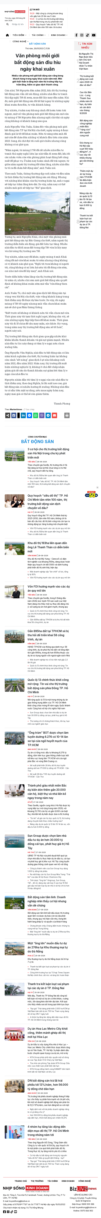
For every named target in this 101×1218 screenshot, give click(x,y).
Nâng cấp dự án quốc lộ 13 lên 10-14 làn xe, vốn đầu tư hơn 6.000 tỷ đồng (49, 825)
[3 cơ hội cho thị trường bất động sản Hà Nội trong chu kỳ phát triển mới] (14, 454)
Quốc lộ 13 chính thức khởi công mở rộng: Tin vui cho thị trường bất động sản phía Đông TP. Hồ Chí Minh (48, 613)
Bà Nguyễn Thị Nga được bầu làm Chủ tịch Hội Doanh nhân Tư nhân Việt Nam (86, 61)
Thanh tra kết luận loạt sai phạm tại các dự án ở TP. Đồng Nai (49, 968)
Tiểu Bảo (32, 462)
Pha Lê (31, 956)
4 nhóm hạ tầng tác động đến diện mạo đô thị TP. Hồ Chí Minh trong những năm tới (48, 1018)
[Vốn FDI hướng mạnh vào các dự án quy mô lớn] (14, 591)
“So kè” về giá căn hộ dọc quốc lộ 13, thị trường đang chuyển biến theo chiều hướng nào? (49, 819)
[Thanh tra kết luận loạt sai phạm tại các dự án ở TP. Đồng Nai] (14, 989)
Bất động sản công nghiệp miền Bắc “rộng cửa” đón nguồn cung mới (86, 128)
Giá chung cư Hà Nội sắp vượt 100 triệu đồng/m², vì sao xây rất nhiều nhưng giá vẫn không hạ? (86, 153)
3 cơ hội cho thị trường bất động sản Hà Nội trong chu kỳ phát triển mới (48, 453)
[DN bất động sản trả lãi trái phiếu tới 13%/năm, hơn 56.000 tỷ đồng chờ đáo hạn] (14, 1086)
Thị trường (37, 1181)
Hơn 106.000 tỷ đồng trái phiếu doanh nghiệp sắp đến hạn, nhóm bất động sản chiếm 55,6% (48, 1116)
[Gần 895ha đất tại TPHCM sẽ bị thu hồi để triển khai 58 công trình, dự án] (14, 636)
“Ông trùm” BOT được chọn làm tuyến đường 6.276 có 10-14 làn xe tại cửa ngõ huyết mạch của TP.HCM (48, 739)
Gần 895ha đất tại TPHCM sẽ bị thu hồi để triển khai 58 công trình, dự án (49, 621)
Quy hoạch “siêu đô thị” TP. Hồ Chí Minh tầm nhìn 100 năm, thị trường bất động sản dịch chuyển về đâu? (46, 27)
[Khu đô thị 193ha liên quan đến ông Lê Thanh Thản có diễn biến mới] (14, 548)
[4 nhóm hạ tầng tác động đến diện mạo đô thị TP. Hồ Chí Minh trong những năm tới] (14, 1132)
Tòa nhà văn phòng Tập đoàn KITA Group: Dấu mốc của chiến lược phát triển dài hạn (49, 1064)
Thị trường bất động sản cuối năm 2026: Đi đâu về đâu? (87, 80)
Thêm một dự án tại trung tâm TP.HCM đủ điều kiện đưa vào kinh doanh (86, 178)
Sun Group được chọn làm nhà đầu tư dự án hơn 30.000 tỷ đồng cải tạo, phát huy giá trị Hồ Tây (47, 715)
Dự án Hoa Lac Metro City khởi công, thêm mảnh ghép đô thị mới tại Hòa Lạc (48, 1033)
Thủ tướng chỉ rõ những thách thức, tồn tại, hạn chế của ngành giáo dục (49, 722)
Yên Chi (31, 1041)
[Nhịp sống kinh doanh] (26, 1188)
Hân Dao (32, 644)
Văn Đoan (32, 556)
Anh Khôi (32, 749)
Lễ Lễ (30, 802)
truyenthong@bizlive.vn (19, 1201)
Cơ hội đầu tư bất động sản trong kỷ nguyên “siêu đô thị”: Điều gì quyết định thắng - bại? (47, 1156)
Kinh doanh (58, 35)
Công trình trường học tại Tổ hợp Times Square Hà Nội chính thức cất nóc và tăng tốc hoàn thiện (48, 974)
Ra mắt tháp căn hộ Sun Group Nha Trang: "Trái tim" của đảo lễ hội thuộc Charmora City (49, 875)
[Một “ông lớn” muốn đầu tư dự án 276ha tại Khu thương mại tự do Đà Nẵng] (14, 948)
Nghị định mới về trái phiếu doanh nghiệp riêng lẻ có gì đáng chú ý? (48, 1110)
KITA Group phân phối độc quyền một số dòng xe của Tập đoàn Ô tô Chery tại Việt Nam (48, 1058)
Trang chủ (21, 1181)
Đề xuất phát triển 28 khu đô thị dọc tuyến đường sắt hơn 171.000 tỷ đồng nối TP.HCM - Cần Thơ (48, 768)
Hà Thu (31, 852)
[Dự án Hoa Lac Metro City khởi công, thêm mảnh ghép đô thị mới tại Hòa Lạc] (14, 1034)
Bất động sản (37, 43)
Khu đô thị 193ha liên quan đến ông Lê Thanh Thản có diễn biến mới (48, 476)
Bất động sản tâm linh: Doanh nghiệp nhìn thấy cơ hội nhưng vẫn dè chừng (47, 901)
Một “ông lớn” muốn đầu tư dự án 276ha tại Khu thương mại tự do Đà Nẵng (49, 933)
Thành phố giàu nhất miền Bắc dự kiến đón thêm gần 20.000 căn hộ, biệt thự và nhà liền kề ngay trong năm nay (47, 792)
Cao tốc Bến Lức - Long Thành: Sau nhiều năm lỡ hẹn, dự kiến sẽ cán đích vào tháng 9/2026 (86, 103)
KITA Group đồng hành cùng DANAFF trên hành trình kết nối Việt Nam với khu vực (49, 1070)
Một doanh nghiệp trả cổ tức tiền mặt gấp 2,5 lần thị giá (48, 661)
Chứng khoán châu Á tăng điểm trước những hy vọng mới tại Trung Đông (49, 927)
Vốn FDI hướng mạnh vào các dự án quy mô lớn (49, 528)
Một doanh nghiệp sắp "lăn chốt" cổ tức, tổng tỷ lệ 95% (48, 573)
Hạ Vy (30, 512)
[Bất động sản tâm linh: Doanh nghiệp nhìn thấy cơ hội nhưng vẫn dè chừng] (14, 902)
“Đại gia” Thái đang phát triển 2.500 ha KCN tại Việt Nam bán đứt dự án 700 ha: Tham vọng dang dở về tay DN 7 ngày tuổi (49, 1011)
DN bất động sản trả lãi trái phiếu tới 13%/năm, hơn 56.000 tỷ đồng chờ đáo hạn (48, 1084)
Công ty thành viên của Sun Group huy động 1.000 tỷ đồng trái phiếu (48, 869)
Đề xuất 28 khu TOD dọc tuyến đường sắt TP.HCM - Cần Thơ (46, 775)
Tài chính (38, 35)
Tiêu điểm (19, 35)
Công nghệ (20, 41)
